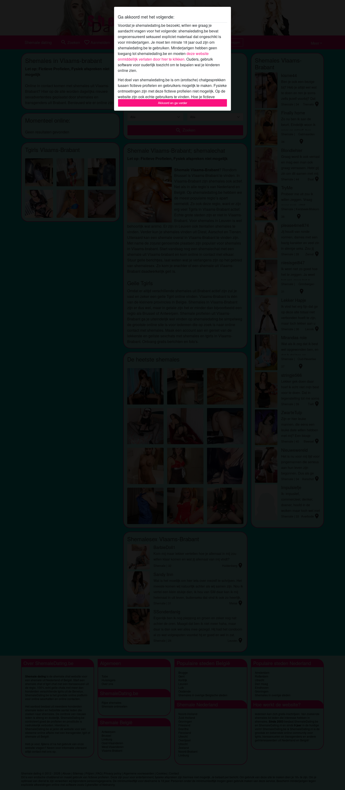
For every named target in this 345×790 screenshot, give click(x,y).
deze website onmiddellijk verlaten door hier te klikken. (163, 56)
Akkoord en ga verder (172, 103)
